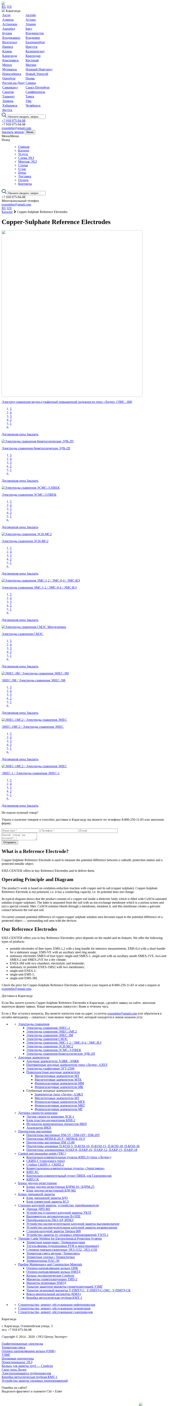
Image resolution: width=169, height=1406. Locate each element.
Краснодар (33, 56)
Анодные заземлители (33, 1057)
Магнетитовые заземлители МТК (58, 1079)
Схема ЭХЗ (26, 158)
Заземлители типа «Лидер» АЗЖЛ (59, 1094)
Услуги (23, 154)
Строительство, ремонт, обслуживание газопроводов (55, 1312)
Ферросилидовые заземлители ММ (59, 1083)
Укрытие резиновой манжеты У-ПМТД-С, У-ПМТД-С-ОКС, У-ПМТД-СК (78, 1290)
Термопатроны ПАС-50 (42, 1260)
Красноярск (10, 60)
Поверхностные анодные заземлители (53, 1072)
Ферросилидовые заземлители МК (59, 1087)
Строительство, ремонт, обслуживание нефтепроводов (56, 1304)
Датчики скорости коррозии (38, 1113)
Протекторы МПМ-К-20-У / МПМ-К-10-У (55, 1138)
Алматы (8, 19)
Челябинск (33, 105)
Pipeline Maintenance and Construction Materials (50, 1264)
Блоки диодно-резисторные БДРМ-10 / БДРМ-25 (60, 1187)
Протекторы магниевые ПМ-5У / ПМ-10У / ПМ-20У (63, 1135)
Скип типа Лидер (14, 1369)
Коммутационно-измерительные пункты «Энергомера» (65, 1168)
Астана (31, 19)
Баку (29, 28)
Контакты (25, 183)
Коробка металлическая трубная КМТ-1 (54, 1297)
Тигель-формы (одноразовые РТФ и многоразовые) (62, 1246)
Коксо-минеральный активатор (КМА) (53, 1294)
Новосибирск (11, 74)
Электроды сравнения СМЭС (47, 1039)
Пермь (30, 78)
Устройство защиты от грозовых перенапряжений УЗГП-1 (67, 1235)
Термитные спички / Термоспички (50, 1257)
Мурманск (9, 69)
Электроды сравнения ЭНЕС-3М (49, 1035)
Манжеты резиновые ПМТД (46, 1283)
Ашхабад (8, 28)
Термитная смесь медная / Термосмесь (53, 1253)
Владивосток (35, 33)
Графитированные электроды (22, 1343)
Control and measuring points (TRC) (42, 1153)
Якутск (7, 110)
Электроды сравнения (33, 1024)
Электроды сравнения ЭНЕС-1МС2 (51, 1031)
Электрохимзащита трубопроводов (26, 1373)
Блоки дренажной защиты (36, 1194)
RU (4, 6)
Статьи (23, 165)
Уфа (28, 101)
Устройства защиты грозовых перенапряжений (35, 1380)
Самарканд (10, 87)
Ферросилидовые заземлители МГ (59, 1109)
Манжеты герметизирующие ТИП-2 (51, 1279)
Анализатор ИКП (38, 1127)
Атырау (31, 24)
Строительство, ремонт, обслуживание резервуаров (54, 1308)
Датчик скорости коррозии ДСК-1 (50, 1116)
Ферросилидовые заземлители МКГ (60, 1105)
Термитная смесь (13, 1347)
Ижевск (7, 46)
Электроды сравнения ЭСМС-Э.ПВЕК (53, 1050)
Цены (22, 172)
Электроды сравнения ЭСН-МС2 (49, 1046)
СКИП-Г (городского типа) (45, 1161)
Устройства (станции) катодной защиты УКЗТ (59, 1212)
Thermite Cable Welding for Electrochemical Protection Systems (60, 1238)
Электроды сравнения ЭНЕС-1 (48, 1028)
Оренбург (9, 78)
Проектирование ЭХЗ (17, 1362)
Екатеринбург (35, 42)
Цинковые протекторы (18, 1358)
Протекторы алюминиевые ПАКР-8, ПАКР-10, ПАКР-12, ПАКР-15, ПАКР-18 (81, 1150)
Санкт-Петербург (38, 87)
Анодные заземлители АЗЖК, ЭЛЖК (52, 1061)
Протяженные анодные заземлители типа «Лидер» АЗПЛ (66, 1065)
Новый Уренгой (37, 74)
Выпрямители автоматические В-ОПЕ (53, 1216)
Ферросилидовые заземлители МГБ (60, 1101)
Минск (7, 65)
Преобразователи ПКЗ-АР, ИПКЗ (49, 1220)
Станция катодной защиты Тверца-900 (53, 1231)
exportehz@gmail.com (16, 128)
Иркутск (32, 46)
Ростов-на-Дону (13, 83)
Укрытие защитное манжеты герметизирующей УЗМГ (64, 1286)
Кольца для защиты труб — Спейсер (27, 1366)
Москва (31, 65)
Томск (30, 96)
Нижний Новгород (39, 69)
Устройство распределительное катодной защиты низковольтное (71, 1227)
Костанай (32, 60)
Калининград (35, 51)
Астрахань (9, 24)
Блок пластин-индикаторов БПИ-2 (50, 1120)
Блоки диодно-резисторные (37, 1183)
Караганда (9, 56)
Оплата (23, 180)
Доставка (24, 176)
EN (9, 6)
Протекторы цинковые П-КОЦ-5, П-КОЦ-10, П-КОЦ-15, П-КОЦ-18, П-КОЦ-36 (83, 1146)
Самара (31, 83)
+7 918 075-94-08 (13, 120)
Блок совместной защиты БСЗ (47, 1201)
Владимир (33, 37)
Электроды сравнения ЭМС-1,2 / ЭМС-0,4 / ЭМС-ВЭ (63, 1042)
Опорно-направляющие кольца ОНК (52, 1268)
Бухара (7, 33)
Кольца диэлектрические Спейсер (50, 1275)
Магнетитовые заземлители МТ (57, 1076)
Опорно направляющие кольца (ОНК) (28, 1351)
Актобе (31, 15)
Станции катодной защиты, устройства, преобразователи (58, 1205)
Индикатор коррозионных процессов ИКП (56, 1124)
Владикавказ (11, 37)
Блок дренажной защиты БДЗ (47, 1198)
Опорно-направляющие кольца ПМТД (53, 1272)
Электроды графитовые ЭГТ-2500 (50, 1068)
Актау (6, 15)
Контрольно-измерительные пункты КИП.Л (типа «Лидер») (68, 1157)
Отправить (9, 842)
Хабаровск (9, 105)
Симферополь (35, 92)
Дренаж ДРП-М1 (38, 1209)
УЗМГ (6, 1355)
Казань (7, 51)
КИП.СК (32, 1179)
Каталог (23, 150)
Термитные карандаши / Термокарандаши (55, 1242)
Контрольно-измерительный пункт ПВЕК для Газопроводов (68, 1175)
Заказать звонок (13, 132)
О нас (22, 169)
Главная (23, 146)
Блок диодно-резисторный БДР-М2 (51, 1190)
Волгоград (9, 42)
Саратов (8, 92)
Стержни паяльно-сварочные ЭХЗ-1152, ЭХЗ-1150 (61, 1249)
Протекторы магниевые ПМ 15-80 (50, 1142)
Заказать (32, 434)
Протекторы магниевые (35, 1131)
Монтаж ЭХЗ (27, 161)
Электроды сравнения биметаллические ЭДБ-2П (60, 1053)
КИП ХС (32, 1172)
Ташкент (8, 96)
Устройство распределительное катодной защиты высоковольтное (72, 1223)
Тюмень (7, 101)
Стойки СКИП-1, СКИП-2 (45, 1164)
